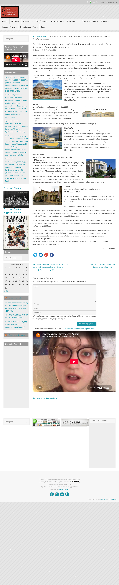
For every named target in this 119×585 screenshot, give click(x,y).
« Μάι (6, 291)
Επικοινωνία (110, 2)
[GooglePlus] (91, 2)
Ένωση (37, 50)
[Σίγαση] (23, 64)
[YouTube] (94, 2)
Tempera (104, 499)
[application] (16, 60)
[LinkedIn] (97, 2)
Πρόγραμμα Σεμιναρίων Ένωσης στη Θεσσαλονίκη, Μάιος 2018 (101, 265)
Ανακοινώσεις (41, 36)
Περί (102, 2)
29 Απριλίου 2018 (50, 50)
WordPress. (113, 499)
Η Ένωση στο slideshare (16, 335)
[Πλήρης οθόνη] (26, 64)
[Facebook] (87, 2)
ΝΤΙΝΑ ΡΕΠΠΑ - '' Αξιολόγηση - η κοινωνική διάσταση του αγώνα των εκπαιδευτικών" (16, 324)
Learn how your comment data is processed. (78, 329)
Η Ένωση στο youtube (15, 298)
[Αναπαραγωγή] (7, 64)
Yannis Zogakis (64, 489)
